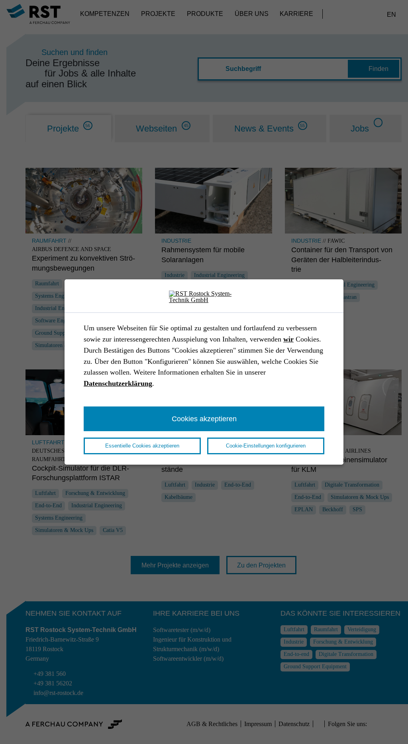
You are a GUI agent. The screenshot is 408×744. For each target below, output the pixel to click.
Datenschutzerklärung (118, 383)
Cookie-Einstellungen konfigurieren (266, 446)
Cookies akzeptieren (204, 418)
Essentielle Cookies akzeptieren (142, 446)
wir (288, 339)
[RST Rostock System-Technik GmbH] (204, 297)
